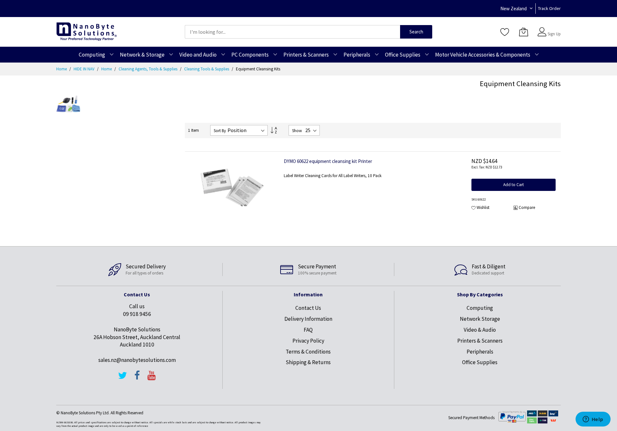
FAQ (308, 329)
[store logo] (86, 31)
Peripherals (480, 351)
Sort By (220, 130)
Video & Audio (480, 329)
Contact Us (308, 307)
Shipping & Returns (308, 362)
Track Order (549, 8)
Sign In (553, 28)
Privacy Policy (308, 340)
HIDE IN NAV (84, 69)
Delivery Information (308, 318)
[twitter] (122, 378)
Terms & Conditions (308, 351)
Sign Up (554, 34)
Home (62, 69)
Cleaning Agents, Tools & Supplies (148, 69)
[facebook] (137, 378)
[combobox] (292, 32)
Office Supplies (479, 362)
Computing (480, 307)
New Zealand (513, 8)
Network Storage (480, 318)
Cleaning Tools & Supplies (207, 69)
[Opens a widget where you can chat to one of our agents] (593, 420)
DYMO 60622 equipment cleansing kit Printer (328, 161)
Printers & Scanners (480, 340)
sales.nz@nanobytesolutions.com (137, 360)
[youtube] (152, 378)
